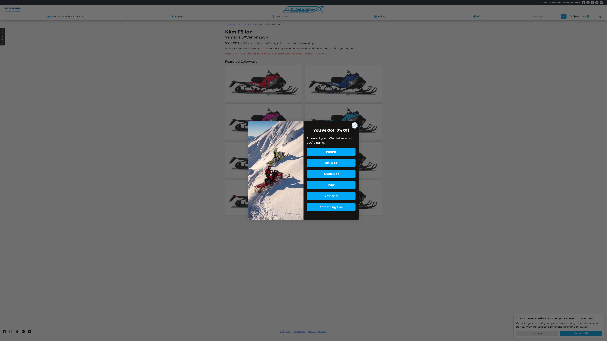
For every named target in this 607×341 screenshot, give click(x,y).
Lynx (331, 185)
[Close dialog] (355, 125)
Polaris (331, 152)
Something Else (331, 207)
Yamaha (331, 196)
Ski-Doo (331, 163)
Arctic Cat (331, 174)
